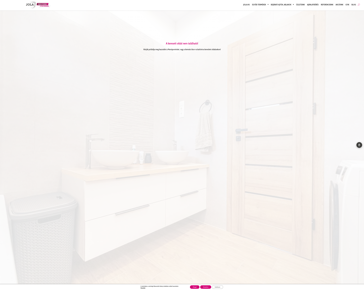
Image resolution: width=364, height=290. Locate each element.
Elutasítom (205, 287)
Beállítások (217, 287)
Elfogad (195, 287)
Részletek (143, 288)
